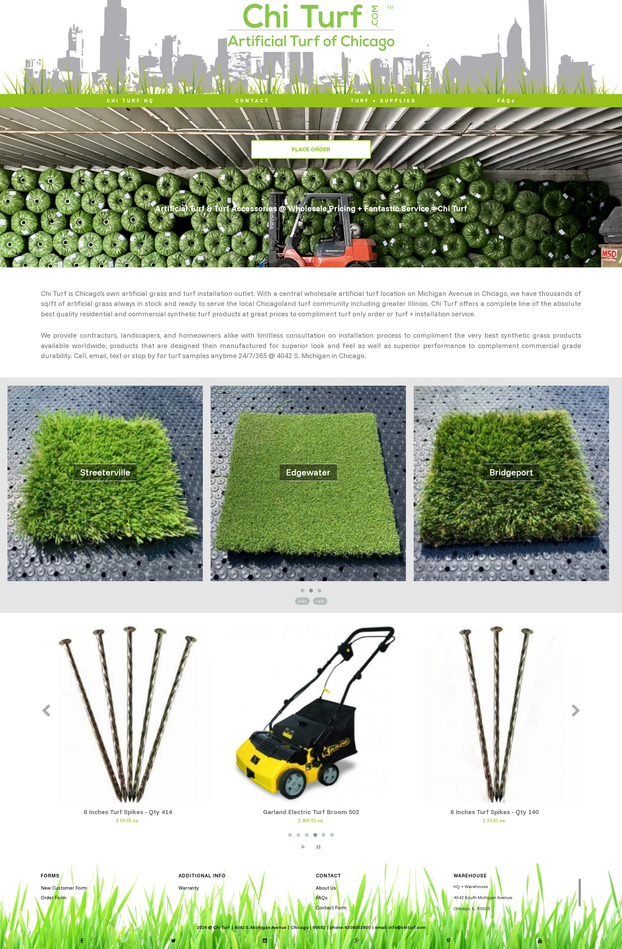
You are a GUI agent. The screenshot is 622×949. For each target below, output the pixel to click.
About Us (326, 888)
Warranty (189, 888)
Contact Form (331, 908)
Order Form (53, 898)
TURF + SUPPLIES (383, 101)
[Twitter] (173, 941)
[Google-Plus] (356, 941)
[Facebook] (81, 941)
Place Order (311, 149)
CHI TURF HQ (130, 101)
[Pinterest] (448, 941)
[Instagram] (265, 941)
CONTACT (252, 101)
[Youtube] (540, 941)
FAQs (506, 101)
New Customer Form (64, 888)
